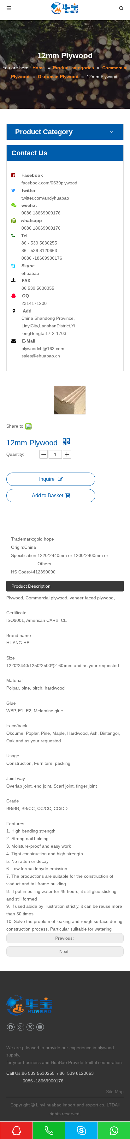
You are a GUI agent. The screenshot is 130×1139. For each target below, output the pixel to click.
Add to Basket (47, 495)
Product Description (30, 586)
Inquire (47, 479)
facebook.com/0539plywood (49, 182)
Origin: (17, 547)
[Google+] (20, 1027)
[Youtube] (40, 1027)
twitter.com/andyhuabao (45, 198)
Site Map (115, 1091)
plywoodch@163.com (42, 348)
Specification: (24, 555)
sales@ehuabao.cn (40, 355)
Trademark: (22, 539)
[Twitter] (30, 1027)
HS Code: (20, 571)
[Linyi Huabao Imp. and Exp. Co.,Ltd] (29, 1005)
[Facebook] (11, 1027)
